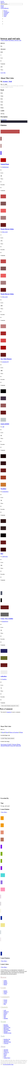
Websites (6, 1031)
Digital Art (6, 1011)
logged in (9, 712)
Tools (5, 16)
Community (6, 12)
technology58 (5, 361)
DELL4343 (5, 232)
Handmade (6, 1026)
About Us (6, 1051)
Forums (5, 1000)
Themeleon (6, 1040)
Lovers (5, 1002)
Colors (5, 980)
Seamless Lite (7, 1039)
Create (2, 7)
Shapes (5, 984)
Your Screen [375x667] (6, 744)
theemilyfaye (5, 621)
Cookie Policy (7, 1057)
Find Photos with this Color (14, 40)
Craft (5, 1010)
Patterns (5, 983)
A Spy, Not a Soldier (7, 618)
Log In (2, 1)
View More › (4, 812)
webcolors (4, 676)
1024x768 (12, 745)
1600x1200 (18, 745)
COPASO (6, 1043)
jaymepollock (5, 491)
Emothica (4, 679)
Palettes (5, 981)
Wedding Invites (7, 1033)
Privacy (5, 1053)
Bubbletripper (5, 167)
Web (5, 1017)
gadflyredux (5, 556)
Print (5, 1015)
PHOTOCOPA (7, 1042)
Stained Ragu (5, 164)
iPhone (18, 744)
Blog (5, 1004)
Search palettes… (5, 4)
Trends (5, 14)
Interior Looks (7, 1027)
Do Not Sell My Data (8, 1064)
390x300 (3, 745)
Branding (6, 1024)
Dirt (2, 553)
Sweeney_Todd (7, 81)
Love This (3, 72)
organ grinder (5, 424)
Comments (3, 63)
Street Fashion (7, 1030)
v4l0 (3, 426)
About (3, 1047)
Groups (5, 1001)
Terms (5, 1055)
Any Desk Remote (6, 359)
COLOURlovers (5, 8)
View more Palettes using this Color (9, 705)
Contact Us (6, 1052)
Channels (6, 13)
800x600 (7, 745)
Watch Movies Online (7, 229)
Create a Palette (4, 40)
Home (5, 1014)
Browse (5, 10)
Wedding (6, 1018)
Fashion (5, 1013)
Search (2, 5)
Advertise (6, 1049)
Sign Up (3, 2)
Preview (14, 744)
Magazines (6, 1028)
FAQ (5, 1056)
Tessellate (3, 489)
